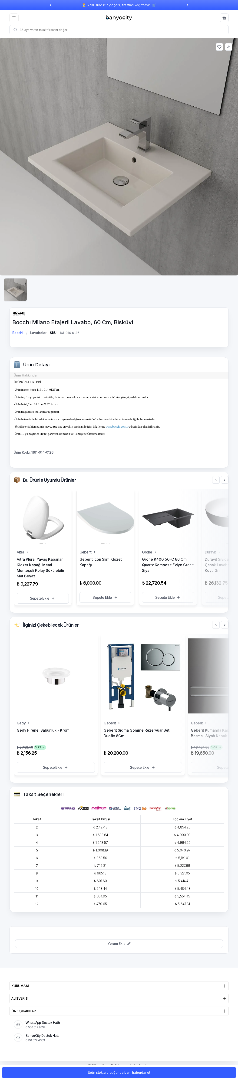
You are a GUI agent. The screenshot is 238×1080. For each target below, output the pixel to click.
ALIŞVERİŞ (19, 998)
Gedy (21, 723)
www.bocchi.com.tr (117, 426)
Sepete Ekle (39, 598)
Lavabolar (38, 333)
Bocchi (17, 333)
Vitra (20, 552)
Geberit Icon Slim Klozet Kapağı (100, 562)
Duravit (210, 552)
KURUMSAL (20, 986)
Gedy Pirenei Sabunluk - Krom (43, 730)
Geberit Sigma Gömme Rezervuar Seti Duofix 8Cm (137, 733)
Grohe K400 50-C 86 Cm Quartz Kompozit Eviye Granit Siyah (168, 565)
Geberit (85, 552)
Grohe (147, 552)
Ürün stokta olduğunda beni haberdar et (119, 1072)
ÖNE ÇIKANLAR (23, 1011)
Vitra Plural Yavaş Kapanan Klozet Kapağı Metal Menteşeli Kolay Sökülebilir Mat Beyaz (40, 567)
